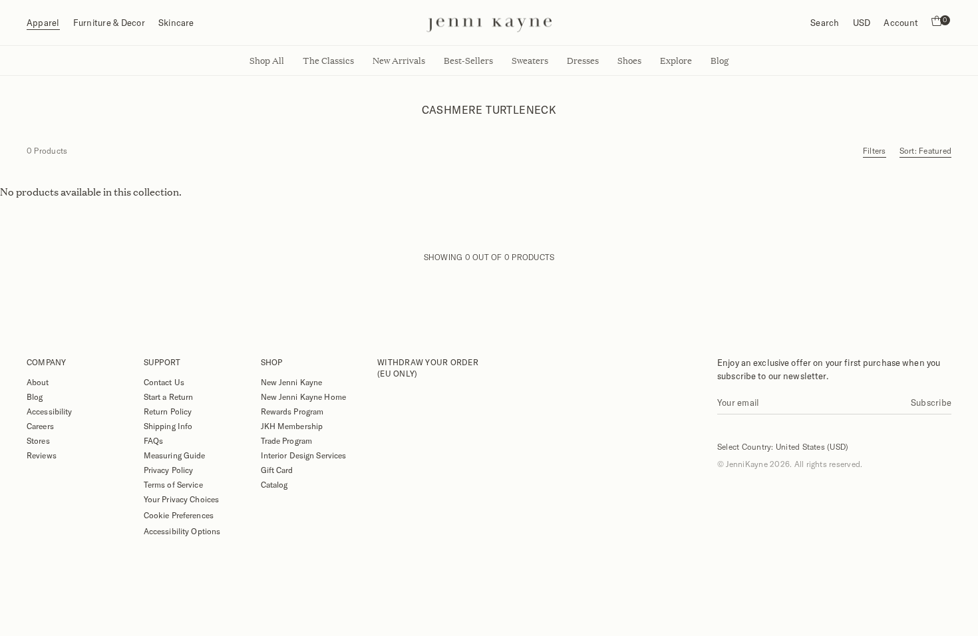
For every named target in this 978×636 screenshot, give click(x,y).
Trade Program (287, 440)
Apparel (43, 22)
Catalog (274, 484)
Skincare (176, 22)
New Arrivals (399, 61)
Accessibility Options (182, 531)
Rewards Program (292, 411)
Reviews (42, 455)
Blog (35, 396)
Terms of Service (173, 484)
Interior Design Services (304, 455)
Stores (38, 440)
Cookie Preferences (179, 515)
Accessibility (50, 411)
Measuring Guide (175, 455)
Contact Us (164, 382)
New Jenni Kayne (292, 382)
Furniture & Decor (109, 22)
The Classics (328, 61)
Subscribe (931, 402)
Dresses (583, 61)
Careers (40, 425)
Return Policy (168, 411)
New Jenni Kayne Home (303, 396)
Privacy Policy (169, 469)
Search (824, 22)
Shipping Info (168, 425)
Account (901, 22)
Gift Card (277, 469)
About (38, 382)
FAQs (153, 440)
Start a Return (169, 396)
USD (862, 22)
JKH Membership (292, 425)
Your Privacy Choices (181, 499)
